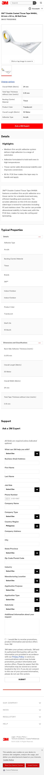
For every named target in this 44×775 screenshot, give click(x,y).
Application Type (12, 596)
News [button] (6, 710)
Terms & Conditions (18, 739)
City (6, 540)
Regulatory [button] (9, 717)
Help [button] (5, 724)
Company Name (12, 504)
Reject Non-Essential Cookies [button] (14, 765)
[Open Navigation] (41, 3)
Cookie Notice (8, 760)
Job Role (8, 485)
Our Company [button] (10, 703)
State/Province (11, 549)
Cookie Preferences (32, 739)
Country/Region (12, 522)
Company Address (13, 531)
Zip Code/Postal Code (14, 558)
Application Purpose (13, 586)
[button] (10, 770)
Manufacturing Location (15, 577)
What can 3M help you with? (17, 450)
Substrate (9, 605)
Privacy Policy (18, 657)
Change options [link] (8, 82)
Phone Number (11, 495)
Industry (8, 567)
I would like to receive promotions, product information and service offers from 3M (21, 642)
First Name (9, 468)
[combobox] (7, 499)
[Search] (34, 3)
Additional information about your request (19, 616)
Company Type (11, 512)
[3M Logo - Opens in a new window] (5, 3)
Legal (13, 737)
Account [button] (36, 9)
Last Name (9, 477)
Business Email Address (15, 459)
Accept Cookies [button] (32, 765)
